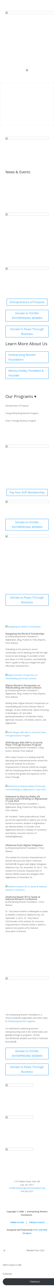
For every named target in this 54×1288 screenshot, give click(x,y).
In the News (16, 183)
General (15, 751)
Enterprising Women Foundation (22, 357)
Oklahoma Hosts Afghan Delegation (24, 845)
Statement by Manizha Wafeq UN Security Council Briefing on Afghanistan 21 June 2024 (26, 799)
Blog (19, 639)
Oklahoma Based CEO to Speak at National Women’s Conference (22, 898)
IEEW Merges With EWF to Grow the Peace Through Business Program (24, 743)
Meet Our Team (18, 386)
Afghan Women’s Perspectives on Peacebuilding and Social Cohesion (23, 686)
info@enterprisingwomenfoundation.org (27, 1188)
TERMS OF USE (17, 1222)
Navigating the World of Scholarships (24, 633)
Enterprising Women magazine (21, 1021)
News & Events (27, 104)
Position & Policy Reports (33, 639)
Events (8, 751)
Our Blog (14, 205)
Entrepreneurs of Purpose (27, 302)
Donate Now (27, 111)
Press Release (11, 643)
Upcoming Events (19, 194)
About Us (27, 97)
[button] (4, 1250)
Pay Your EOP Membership (27, 492)
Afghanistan (10, 639)
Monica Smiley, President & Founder (26, 373)
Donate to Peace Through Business (27, 331)
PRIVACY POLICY (37, 1222)
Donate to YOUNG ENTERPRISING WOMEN (27, 315)
